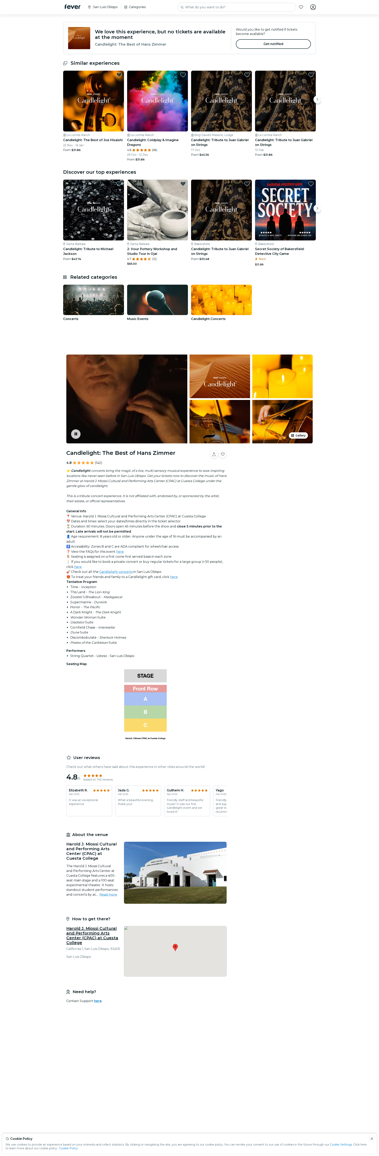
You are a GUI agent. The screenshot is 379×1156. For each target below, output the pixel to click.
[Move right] (317, 99)
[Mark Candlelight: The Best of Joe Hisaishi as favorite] (119, 74)
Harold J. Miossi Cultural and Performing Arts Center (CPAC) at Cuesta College (92, 935)
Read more (108, 894)
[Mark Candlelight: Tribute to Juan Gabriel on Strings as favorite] (247, 74)
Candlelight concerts (115, 572)
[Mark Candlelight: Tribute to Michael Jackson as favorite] (119, 183)
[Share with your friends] (214, 454)
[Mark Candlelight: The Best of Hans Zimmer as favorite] (223, 454)
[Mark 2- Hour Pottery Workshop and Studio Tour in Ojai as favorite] (183, 183)
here (120, 552)
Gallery (301, 435)
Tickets (272, 466)
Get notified (273, 44)
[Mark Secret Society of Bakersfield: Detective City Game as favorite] (310, 183)
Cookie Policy (68, 1148)
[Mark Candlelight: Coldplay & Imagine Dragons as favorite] (183, 74)
